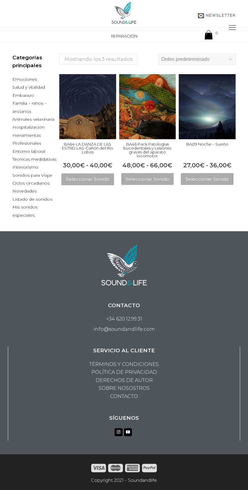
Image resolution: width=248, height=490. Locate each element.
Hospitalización (28, 127)
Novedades (24, 191)
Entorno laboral (28, 151)
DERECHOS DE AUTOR (124, 380)
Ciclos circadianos (31, 183)
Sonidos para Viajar (32, 175)
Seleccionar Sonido (87, 179)
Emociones (24, 79)
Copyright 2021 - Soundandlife (124, 480)
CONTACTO (124, 396)
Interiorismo (25, 167)
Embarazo (23, 95)
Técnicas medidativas (34, 159)
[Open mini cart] (209, 36)
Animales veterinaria (33, 119)
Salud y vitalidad (28, 87)
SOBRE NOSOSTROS (124, 388)
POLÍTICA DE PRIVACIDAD (124, 372)
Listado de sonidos (32, 199)
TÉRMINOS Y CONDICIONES (124, 364)
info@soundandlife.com (124, 329)
